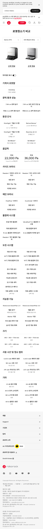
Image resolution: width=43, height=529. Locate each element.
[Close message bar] (39, 17)
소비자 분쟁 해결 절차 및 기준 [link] (31, 484)
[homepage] (9, 22)
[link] (21, 446)
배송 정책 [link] (7, 486)
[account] (34, 23)
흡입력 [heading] (6, 148)
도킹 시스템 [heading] (8, 245)
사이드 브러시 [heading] (9, 166)
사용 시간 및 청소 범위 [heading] (13, 352)
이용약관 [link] (18, 484)
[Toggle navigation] (3, 22)
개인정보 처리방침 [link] (8, 484)
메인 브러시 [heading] (8, 194)
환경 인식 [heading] (7, 116)
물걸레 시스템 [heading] (9, 215)
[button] (29, 22)
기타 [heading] (5, 377)
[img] (21, 466)
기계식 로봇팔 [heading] (9, 83)
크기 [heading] (5, 331)
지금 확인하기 (18, 18)
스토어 (22, 23)
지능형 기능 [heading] (8, 299)
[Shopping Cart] (39, 23)
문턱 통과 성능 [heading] (9, 97)
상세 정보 (11, 66)
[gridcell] (12, 91)
